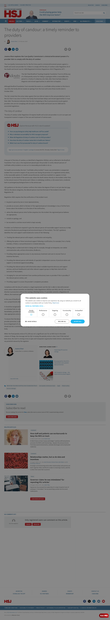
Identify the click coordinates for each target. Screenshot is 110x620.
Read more (56, 303)
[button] (55, 306)
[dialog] (55, 310)
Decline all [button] (62, 321)
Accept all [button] (77, 321)
